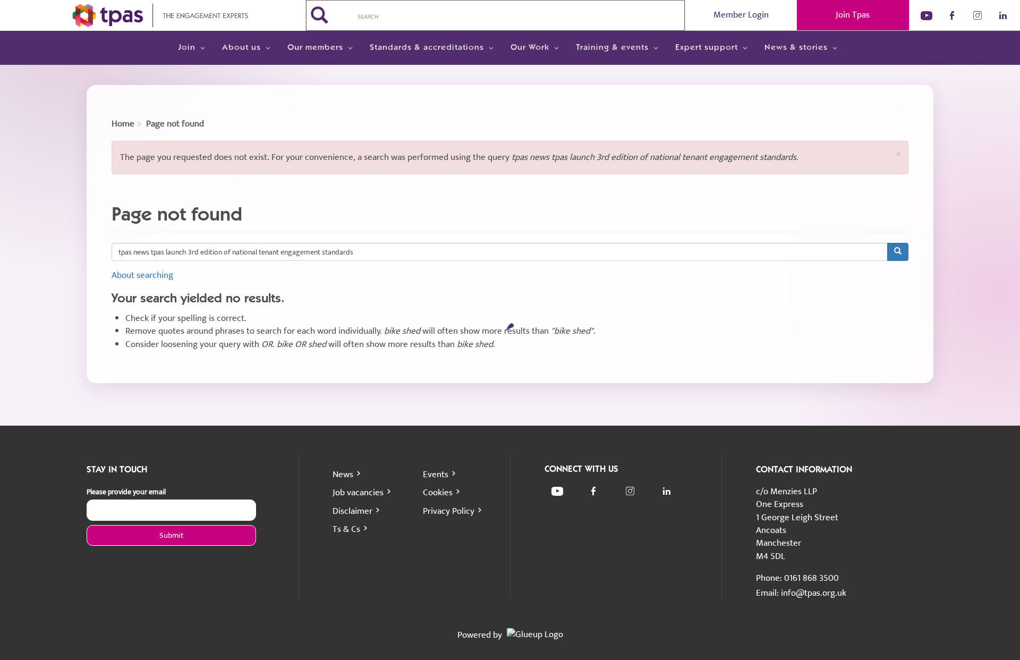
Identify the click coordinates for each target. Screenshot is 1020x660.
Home (123, 123)
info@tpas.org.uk (813, 593)
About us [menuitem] (241, 48)
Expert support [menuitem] (706, 48)
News (343, 474)
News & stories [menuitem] (796, 48)
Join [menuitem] (187, 48)
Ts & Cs (346, 529)
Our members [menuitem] (315, 48)
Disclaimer (352, 511)
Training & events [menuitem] (612, 48)
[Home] (153, 15)
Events (435, 474)
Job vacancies (358, 492)
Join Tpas (853, 14)
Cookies (438, 492)
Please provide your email (126, 492)
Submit (171, 535)
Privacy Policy (448, 511)
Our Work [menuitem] (530, 48)
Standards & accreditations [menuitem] (427, 48)
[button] (898, 153)
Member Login (741, 14)
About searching (142, 275)
